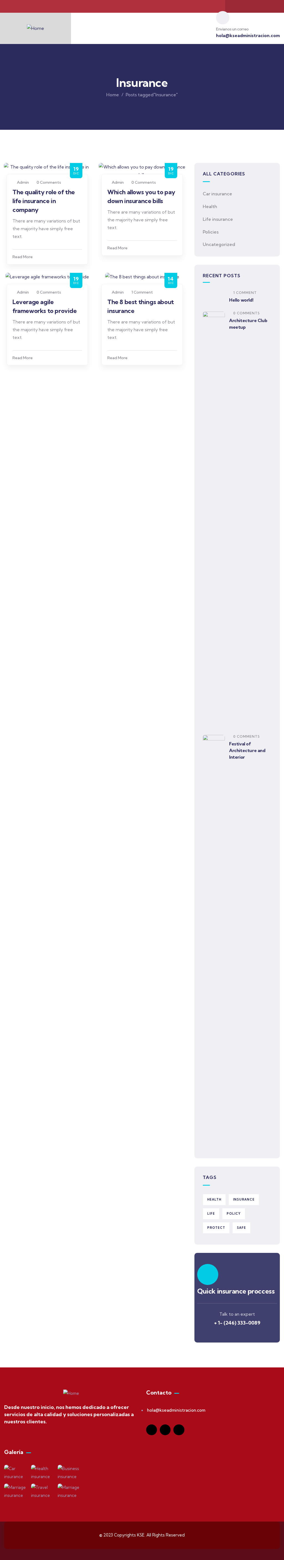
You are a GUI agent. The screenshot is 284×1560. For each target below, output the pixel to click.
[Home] (35, 28)
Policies (211, 232)
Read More (22, 256)
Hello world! (241, 300)
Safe (241, 1228)
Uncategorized (219, 244)
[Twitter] (255, 6)
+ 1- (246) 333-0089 (237, 1323)
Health (210, 206)
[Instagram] (265, 6)
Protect (216, 1228)
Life (211, 1214)
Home (112, 94)
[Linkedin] (178, 1429)
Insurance (244, 1199)
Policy (234, 1214)
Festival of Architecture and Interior (247, 750)
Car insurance (217, 193)
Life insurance (218, 219)
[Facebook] (244, 6)
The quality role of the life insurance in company (43, 201)
